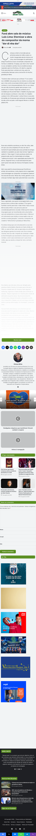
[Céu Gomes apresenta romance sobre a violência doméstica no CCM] (9, 463)
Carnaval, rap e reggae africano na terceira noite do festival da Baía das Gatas (18, 401)
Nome (1, 529)
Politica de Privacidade (28, 824)
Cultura (4, 30)
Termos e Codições (16, 824)
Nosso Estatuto (21, 822)
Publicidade (29, 822)
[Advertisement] (18, 126)
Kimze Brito (6, 47)
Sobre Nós (7, 822)
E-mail (2, 536)
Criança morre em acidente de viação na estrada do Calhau (19, 7)
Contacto (13, 822)
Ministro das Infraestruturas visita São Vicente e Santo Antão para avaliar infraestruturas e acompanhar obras (23, 799)
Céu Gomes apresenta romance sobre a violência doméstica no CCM (8, 471)
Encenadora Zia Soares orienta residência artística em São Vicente (8, 491)
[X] (17, 769)
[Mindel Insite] (18, 13)
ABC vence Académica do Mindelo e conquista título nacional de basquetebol (22, 791)
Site (1, 544)
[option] (18, 399)
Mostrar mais (18, 340)
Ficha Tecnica (6, 824)
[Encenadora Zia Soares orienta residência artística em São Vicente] (9, 483)
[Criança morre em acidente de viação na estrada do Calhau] (5, 785)
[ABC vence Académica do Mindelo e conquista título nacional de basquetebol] (5, 792)
